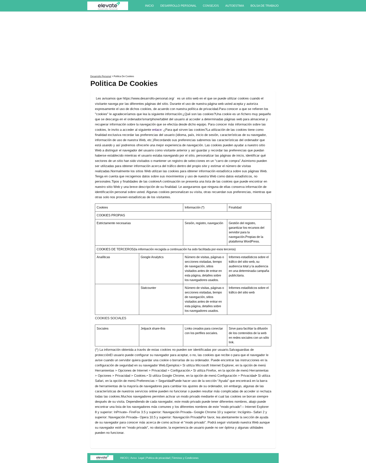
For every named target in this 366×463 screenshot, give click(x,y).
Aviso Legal (137, 458)
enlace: (157, 130)
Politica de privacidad (158, 458)
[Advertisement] (183, 44)
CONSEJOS (211, 5)
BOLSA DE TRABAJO (264, 5)
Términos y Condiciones (185, 458)
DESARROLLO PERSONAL (178, 5)
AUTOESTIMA (234, 5)
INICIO (149, 5)
